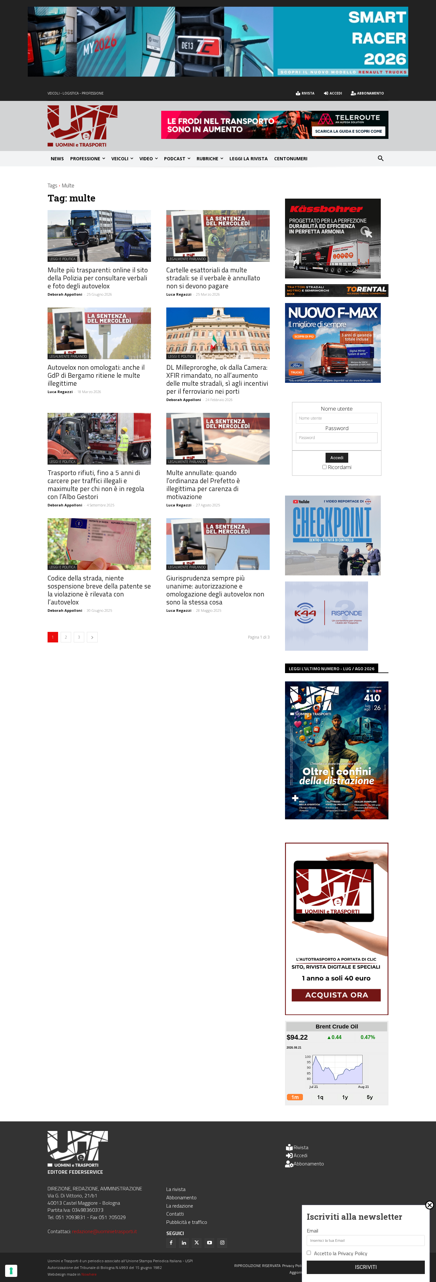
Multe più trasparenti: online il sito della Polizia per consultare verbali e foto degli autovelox (98, 278)
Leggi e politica (62, 259)
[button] (380, 158)
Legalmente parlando (187, 259)
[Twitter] (196, 1243)
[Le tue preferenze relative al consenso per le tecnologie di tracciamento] (11, 1271)
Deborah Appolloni (65, 294)
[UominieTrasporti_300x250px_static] (333, 276)
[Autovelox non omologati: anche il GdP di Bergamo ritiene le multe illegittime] (99, 333)
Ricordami (339, 467)
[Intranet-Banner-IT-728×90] (274, 136)
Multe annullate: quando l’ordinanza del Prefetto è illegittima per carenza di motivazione (203, 484)
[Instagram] (222, 1243)
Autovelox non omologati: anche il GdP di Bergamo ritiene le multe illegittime (96, 375)
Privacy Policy (352, 1253)
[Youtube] (209, 1243)
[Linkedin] (184, 1243)
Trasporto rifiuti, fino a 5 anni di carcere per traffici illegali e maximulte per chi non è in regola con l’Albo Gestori (96, 484)
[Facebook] (171, 1243)
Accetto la (340, 1253)
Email (312, 1230)
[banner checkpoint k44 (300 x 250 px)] (333, 573)
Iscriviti (366, 1267)
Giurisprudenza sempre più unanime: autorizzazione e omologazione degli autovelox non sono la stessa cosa (215, 590)
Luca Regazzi (179, 294)
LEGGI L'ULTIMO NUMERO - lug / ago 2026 (331, 668)
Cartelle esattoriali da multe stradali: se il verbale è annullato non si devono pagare (213, 278)
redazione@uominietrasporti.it (104, 1231)
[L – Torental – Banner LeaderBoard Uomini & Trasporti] (336, 295)
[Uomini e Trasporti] (104, 126)
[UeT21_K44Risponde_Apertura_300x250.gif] (326, 648)
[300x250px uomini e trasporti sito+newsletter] (333, 380)
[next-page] (92, 637)
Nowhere (88, 1274)
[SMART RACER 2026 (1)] (218, 74)
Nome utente (337, 408)
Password (337, 428)
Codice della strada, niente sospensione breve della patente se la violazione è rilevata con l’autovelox (99, 590)
